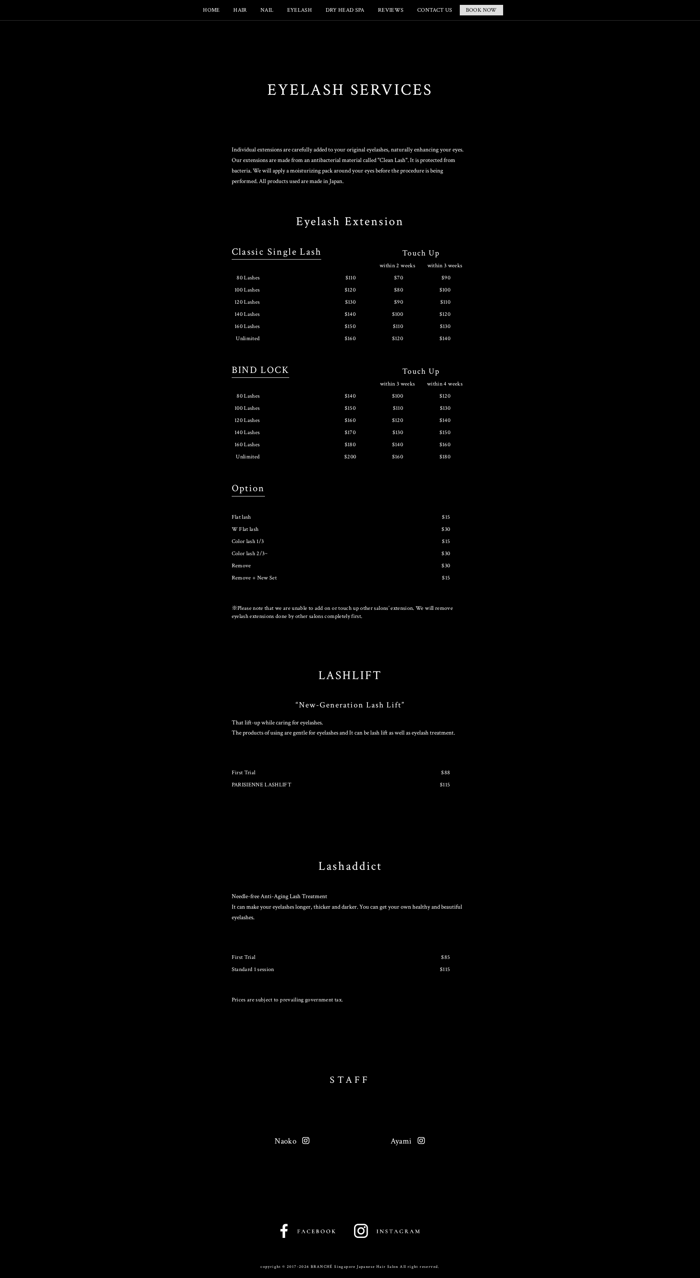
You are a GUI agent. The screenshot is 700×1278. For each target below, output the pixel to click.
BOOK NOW (481, 10)
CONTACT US (434, 10)
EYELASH (299, 10)
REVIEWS (390, 10)
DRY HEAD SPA (345, 10)
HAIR (240, 10)
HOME (211, 10)
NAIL (266, 10)
